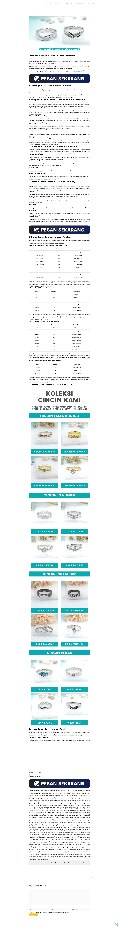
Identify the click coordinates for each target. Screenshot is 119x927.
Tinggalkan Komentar (33, 58)
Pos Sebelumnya (26, 877)
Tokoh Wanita (32, 854)
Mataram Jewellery (57, 61)
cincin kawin (57, 188)
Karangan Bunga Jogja (39, 810)
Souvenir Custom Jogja (79, 3)
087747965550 (78, 71)
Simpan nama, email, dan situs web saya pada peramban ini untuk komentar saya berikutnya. (51, 912)
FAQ (61, 3)
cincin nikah (50, 732)
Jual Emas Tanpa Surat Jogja (49, 179)
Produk (57, 3)
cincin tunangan (51, 142)
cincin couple (76, 103)
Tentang (51, 3)
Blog (71, 3)
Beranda (46, 3)
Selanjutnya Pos (92, 877)
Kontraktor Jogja (37, 179)
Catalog (66, 3)
